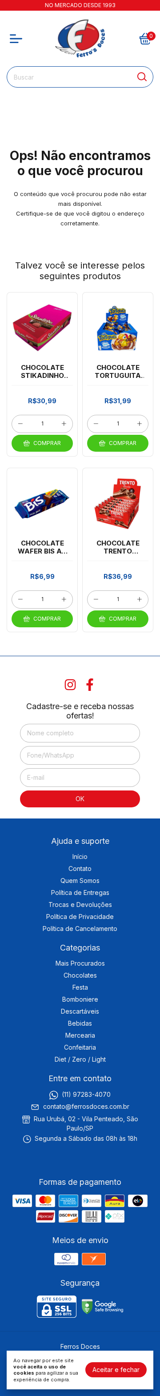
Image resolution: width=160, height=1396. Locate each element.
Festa (80, 987)
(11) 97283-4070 (86, 1094)
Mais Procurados (80, 963)
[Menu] (18, 39)
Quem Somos (80, 880)
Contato (80, 868)
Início (80, 856)
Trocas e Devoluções (80, 904)
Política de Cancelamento (80, 928)
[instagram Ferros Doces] (70, 684)
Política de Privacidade (80, 916)
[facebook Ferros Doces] (90, 684)
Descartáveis (80, 1011)
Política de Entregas (80, 892)
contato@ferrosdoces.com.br (86, 1107)
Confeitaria (80, 1047)
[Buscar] (141, 76)
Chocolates (80, 975)
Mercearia (80, 1035)
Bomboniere (80, 999)
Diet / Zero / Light (80, 1059)
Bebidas (80, 1023)
